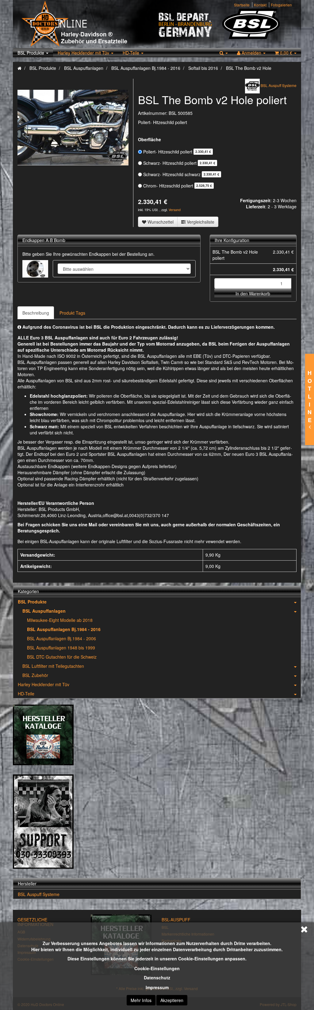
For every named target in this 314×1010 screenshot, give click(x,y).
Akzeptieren (171, 1000)
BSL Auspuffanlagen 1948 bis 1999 (61, 648)
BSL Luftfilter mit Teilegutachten (53, 666)
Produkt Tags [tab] (72, 313)
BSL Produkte (31, 53)
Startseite (242, 4)
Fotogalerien (281, 4)
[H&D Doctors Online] (87, 24)
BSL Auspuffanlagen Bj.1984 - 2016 (64, 629)
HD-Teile (131, 53)
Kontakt (260, 4)
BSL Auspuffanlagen (44, 611)
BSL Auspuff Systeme (38, 894)
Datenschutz (157, 977)
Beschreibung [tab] (35, 313)
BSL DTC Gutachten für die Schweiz (62, 657)
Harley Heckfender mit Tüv (84, 53)
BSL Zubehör (35, 675)
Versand (175, 209)
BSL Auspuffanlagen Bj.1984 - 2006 (61, 638)
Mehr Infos (141, 1000)
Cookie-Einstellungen (157, 968)
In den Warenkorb (253, 293)
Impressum (157, 987)
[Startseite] (19, 68)
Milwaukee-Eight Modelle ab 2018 (60, 620)
